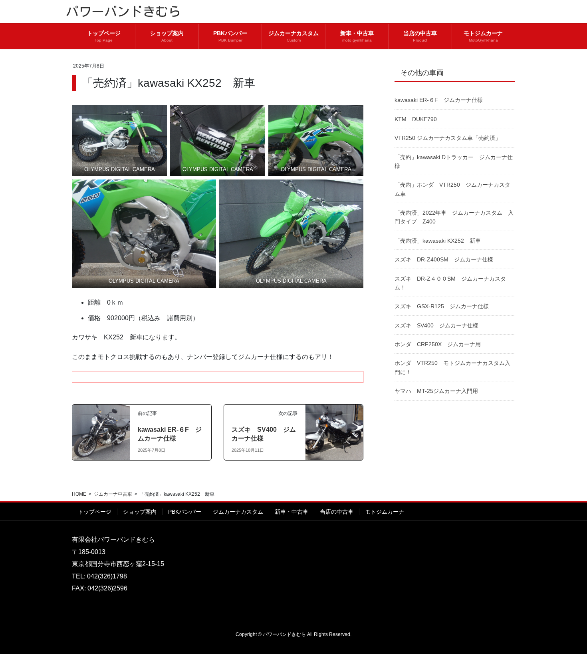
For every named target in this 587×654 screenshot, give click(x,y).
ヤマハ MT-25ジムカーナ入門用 (436, 391)
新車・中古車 (291, 511)
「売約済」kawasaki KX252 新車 (438, 240)
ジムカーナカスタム (238, 511)
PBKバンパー (184, 511)
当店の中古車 (336, 511)
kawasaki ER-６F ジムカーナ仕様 (439, 100)
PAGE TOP (566, 627)
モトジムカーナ (384, 511)
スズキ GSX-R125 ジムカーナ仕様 (442, 306)
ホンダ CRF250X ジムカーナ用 (438, 344)
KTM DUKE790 (416, 119)
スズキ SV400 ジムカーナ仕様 (436, 325)
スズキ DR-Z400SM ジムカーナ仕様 (444, 259)
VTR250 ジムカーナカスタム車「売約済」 (448, 138)
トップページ (94, 511)
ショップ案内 (140, 511)
